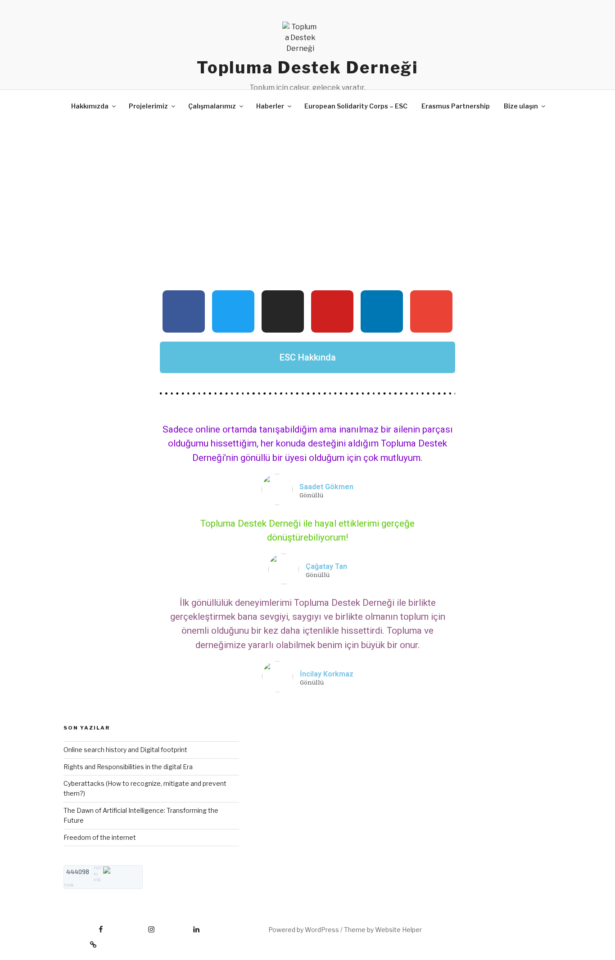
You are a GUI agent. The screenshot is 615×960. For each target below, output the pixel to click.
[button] (307, 357)
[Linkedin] (382, 311)
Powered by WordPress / (306, 929)
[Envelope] (431, 311)
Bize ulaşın (521, 106)
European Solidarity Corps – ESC (355, 106)
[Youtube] (332, 311)
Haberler (270, 106)
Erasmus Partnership (455, 106)
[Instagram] (283, 311)
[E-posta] (80, 941)
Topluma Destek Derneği (307, 67)
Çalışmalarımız (212, 106)
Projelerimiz (148, 106)
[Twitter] (233, 311)
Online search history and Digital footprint (125, 749)
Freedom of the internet (99, 837)
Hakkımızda (90, 106)
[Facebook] (184, 311)
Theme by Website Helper (383, 929)
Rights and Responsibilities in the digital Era (128, 767)
